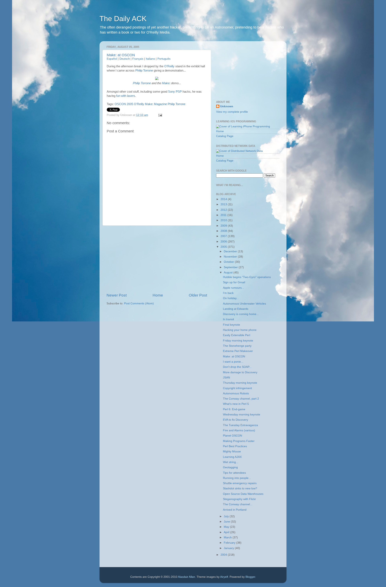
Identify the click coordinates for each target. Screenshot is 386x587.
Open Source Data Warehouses (243, 493)
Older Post (198, 295)
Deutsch (124, 58)
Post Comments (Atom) (139, 303)
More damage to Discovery (240, 372)
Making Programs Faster (239, 441)
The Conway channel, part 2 (241, 398)
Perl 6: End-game (234, 409)
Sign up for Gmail (234, 282)
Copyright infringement (237, 388)
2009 (224, 225)
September (231, 267)
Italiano (150, 58)
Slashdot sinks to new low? (240, 488)
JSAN (226, 377)
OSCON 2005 (124, 104)
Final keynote (231, 324)
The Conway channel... (237, 504)
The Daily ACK (123, 18)
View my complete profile (232, 111)
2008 (224, 230)
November (231, 256)
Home (158, 295)
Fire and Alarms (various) (239, 430)
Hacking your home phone (240, 329)
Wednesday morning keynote (241, 414)
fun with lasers (125, 95)
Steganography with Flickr (239, 499)
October (229, 261)
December (231, 251)
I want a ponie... (233, 361)
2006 (224, 241)
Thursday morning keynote (240, 382)
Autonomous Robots (236, 393)
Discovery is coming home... (241, 314)
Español (112, 58)
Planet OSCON (232, 435)
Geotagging (230, 467)
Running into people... (237, 478)
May (227, 526)
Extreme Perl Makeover (238, 351)
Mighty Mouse (232, 451)
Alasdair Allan (186, 576)
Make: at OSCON (121, 55)
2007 (224, 236)
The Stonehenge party (237, 345)
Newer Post (117, 295)
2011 (224, 215)
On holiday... (231, 298)
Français (137, 58)
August (228, 272)
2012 (224, 209)
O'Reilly (169, 66)
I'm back (228, 293)
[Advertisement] (157, 259)
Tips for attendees (234, 472)
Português (163, 58)
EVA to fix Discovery (235, 419)
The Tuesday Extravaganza (240, 425)
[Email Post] (159, 115)
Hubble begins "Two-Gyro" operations (247, 277)
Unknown (226, 106)
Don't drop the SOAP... (237, 366)
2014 (224, 199)
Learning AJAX (232, 456)
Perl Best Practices (235, 446)
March (228, 537)
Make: (166, 83)
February (230, 542)
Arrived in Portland (234, 509)
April (227, 532)
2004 (224, 554)
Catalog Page (224, 136)
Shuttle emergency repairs (240, 483)
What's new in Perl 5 (236, 403)
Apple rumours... (233, 287)
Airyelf (224, 576)
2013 (224, 204)
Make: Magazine (156, 104)
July (227, 516)
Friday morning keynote (238, 340)
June (227, 521)
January (229, 548)
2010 (224, 220)
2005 (224, 246)
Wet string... (230, 462)
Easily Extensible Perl (236, 335)
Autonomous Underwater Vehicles (244, 303)
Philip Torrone (144, 70)
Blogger (250, 576)
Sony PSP (175, 91)
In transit (228, 319)
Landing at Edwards (235, 308)
